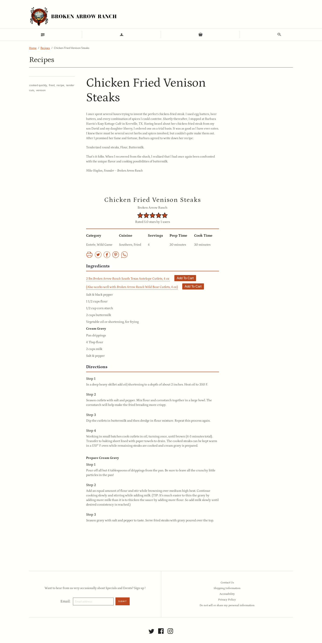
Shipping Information (227, 588)
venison (41, 90)
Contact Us (227, 582)
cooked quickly (38, 85)
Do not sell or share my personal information (227, 605)
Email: (65, 601)
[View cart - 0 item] (200, 34)
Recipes (45, 48)
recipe (60, 85)
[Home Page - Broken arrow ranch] (73, 16)
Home (33, 48)
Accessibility (227, 594)
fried (52, 85)
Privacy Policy (227, 599)
